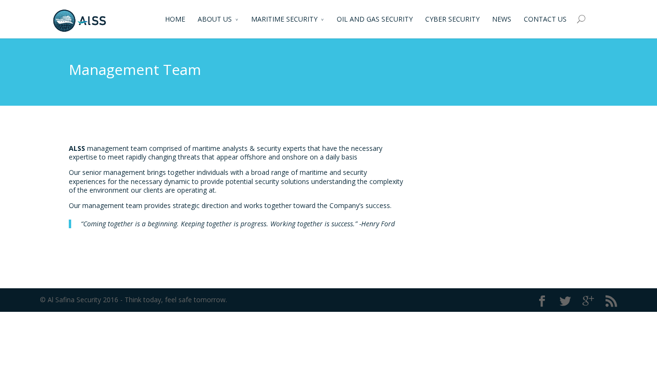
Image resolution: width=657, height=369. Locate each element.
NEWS (501, 19)
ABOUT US (215, 19)
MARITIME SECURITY (284, 19)
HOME (175, 19)
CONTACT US (545, 19)
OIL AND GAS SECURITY (375, 19)
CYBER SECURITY (452, 19)
